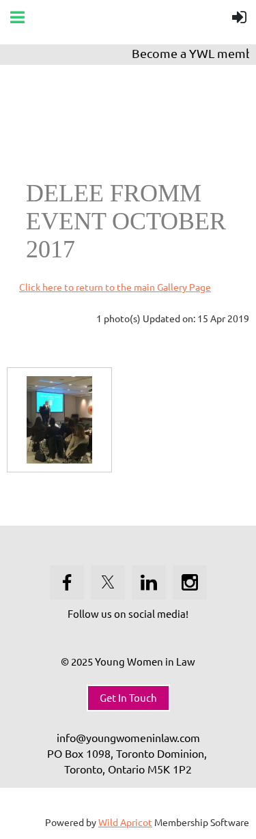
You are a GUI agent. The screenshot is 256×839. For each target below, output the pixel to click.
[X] (108, 582)
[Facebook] (67, 582)
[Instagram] (190, 582)
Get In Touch (128, 697)
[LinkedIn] (149, 582)
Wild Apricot (125, 822)
